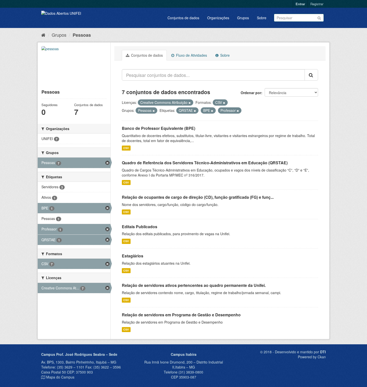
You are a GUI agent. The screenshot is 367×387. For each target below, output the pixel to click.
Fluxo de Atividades (191, 55)
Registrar (316, 3)
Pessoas (82, 35)
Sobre (261, 17)
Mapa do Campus (60, 377)
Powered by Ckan (312, 356)
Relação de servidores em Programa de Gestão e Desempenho (181, 315)
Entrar (300, 3)
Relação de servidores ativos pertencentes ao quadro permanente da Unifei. (194, 285)
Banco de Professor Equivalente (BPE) (158, 128)
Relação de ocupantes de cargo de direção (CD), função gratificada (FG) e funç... (198, 197)
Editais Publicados (139, 226)
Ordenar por (251, 92)
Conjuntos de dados (183, 17)
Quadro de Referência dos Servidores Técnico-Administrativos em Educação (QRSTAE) (205, 163)
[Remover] (189, 103)
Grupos (243, 17)
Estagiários (132, 256)
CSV (126, 148)
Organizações (218, 17)
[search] (311, 75)
